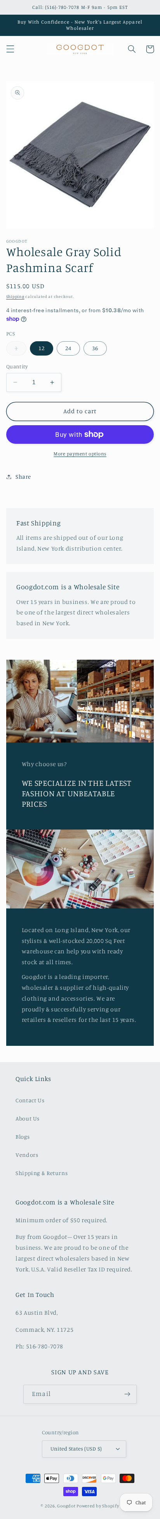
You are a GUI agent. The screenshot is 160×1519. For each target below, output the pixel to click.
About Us (28, 1118)
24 (68, 348)
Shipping (15, 296)
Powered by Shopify (98, 1506)
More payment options (80, 454)
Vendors (27, 1154)
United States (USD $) (76, 1448)
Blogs (23, 1136)
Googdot (66, 1506)
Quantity (17, 366)
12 (41, 348)
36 (95, 348)
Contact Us (30, 1100)
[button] (10, 49)
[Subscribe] (127, 1394)
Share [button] (23, 476)
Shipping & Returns (42, 1173)
